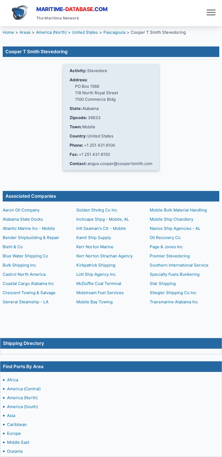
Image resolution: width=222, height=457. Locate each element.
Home (8, 32)
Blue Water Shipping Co (25, 255)
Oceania (14, 451)
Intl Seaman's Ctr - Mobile (101, 228)
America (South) (22, 406)
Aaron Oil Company (21, 210)
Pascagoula (114, 32)
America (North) (22, 397)
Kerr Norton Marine (94, 246)
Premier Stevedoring (170, 255)
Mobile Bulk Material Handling (178, 210)
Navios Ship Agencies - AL (175, 228)
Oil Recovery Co (165, 237)
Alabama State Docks (23, 219)
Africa (12, 379)
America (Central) (24, 388)
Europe (14, 433)
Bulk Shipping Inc (19, 265)
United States (85, 32)
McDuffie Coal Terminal (98, 283)
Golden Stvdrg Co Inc (96, 210)
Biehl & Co (13, 246)
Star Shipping (163, 283)
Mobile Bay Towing (94, 301)
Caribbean (17, 424)
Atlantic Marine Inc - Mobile (29, 228)
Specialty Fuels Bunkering (175, 274)
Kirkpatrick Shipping (95, 265)
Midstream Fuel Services (100, 292)
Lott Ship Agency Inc (96, 274)
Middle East (18, 442)
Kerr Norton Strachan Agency (104, 255)
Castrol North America (24, 274)
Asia (11, 415)
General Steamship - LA (25, 301)
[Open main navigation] (211, 13)
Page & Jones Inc (166, 246)
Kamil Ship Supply (93, 237)
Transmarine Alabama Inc (174, 301)
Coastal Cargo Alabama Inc (28, 283)
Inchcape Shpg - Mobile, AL (102, 219)
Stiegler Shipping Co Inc (173, 292)
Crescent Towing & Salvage (29, 292)
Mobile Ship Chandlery (171, 219)
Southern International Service (179, 265)
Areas (25, 32)
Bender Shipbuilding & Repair (31, 237)
